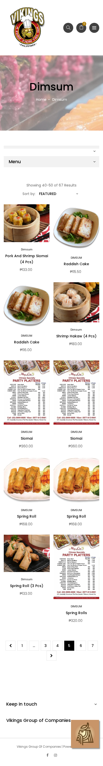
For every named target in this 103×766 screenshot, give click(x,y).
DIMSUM (76, 258)
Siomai (27, 438)
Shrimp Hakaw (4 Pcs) (76, 336)
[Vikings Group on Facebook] (47, 755)
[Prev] (11, 646)
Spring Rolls (76, 612)
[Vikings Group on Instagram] (55, 755)
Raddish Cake (76, 263)
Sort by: (29, 193)
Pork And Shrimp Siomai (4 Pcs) (26, 258)
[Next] (51, 656)
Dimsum (26, 249)
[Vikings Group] (28, 28)
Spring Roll (26, 516)
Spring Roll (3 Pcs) (26, 585)
